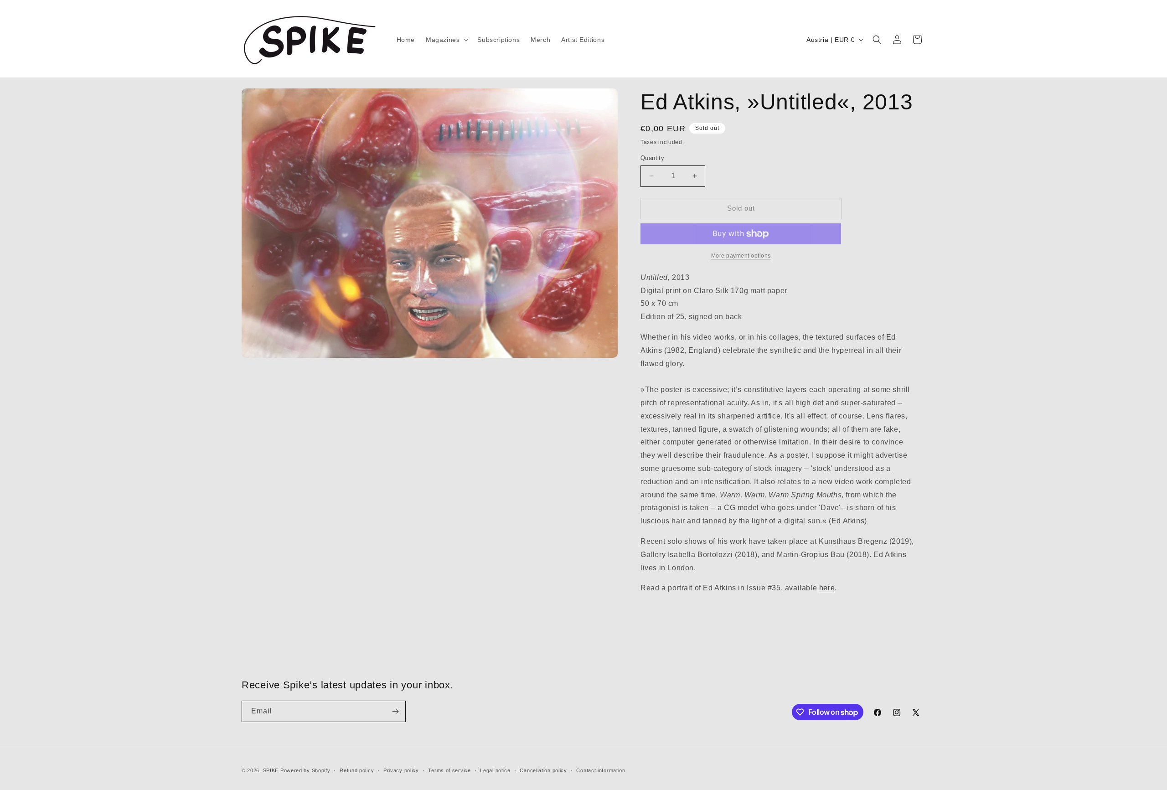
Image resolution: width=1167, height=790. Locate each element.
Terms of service (449, 770)
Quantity (652, 158)
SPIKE (271, 770)
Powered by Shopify (305, 770)
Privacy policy (401, 770)
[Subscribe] (395, 711)
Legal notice (495, 770)
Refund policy (357, 770)
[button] (446, 39)
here (827, 588)
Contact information (600, 770)
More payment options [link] (741, 256)
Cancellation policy (543, 770)
